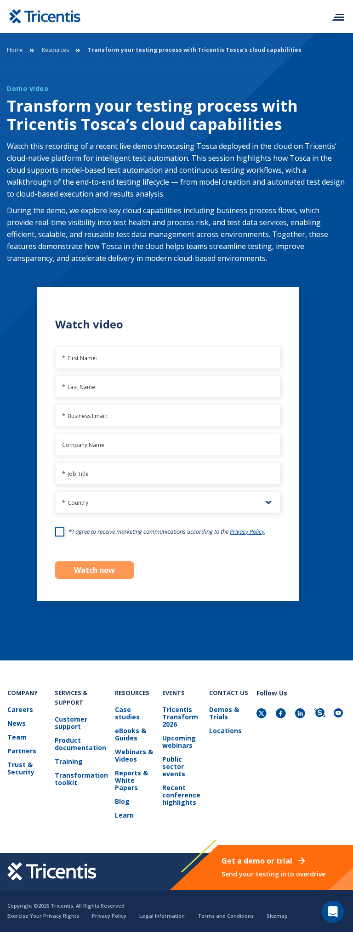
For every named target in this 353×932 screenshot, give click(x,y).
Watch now (94, 570)
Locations (225, 731)
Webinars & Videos (134, 755)
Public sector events (173, 767)
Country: (76, 503)
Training (69, 762)
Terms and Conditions (226, 915)
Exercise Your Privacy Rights (43, 915)
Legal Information (162, 915)
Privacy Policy (247, 531)
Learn (124, 815)
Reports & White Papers (131, 780)
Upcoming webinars (179, 742)
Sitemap (277, 915)
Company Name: (84, 445)
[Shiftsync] (320, 714)
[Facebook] (282, 714)
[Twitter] (262, 714)
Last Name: (79, 387)
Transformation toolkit (81, 779)
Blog (122, 802)
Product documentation (80, 744)
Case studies (127, 713)
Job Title (75, 474)
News (16, 724)
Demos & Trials (224, 713)
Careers (20, 710)
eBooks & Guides (130, 734)
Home (15, 50)
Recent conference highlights (181, 795)
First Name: (79, 358)
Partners (21, 751)
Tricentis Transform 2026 (180, 717)
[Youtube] (340, 714)
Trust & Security (20, 768)
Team (17, 737)
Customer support (71, 723)
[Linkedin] (301, 714)
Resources (55, 50)
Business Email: (84, 416)
